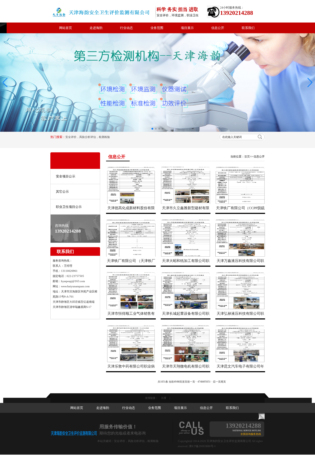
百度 (163, 397)
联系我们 (248, 28)
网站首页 (65, 28)
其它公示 (62, 191)
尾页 (223, 381)
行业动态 (126, 28)
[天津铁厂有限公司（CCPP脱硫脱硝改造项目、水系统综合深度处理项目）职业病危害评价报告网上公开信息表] (240, 185)
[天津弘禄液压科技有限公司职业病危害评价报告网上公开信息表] (240, 290)
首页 (247, 156)
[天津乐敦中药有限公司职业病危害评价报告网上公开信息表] (131, 343)
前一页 (191, 381)
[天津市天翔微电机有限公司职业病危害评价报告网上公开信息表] (185, 343)
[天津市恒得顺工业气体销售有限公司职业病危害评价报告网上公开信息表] (131, 290)
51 (209, 381)
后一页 (217, 381)
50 (206, 381)
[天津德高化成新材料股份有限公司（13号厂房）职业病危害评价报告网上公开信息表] (131, 185)
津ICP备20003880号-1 (202, 446)
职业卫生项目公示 (69, 207)
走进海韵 (96, 28)
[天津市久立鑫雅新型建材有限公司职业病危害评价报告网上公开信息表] (185, 185)
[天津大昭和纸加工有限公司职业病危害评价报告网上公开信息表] (185, 238)
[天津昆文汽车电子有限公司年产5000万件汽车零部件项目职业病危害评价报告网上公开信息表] (240, 343)
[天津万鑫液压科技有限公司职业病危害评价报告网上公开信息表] (240, 238)
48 (201, 381)
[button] (310, 82)
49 (204, 381)
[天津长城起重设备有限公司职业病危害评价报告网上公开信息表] (185, 290)
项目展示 (187, 28)
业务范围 (156, 28)
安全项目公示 (65, 176)
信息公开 (217, 28)
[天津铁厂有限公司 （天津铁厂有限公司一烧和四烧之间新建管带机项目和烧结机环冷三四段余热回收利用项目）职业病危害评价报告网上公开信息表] (131, 238)
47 (199, 381)
